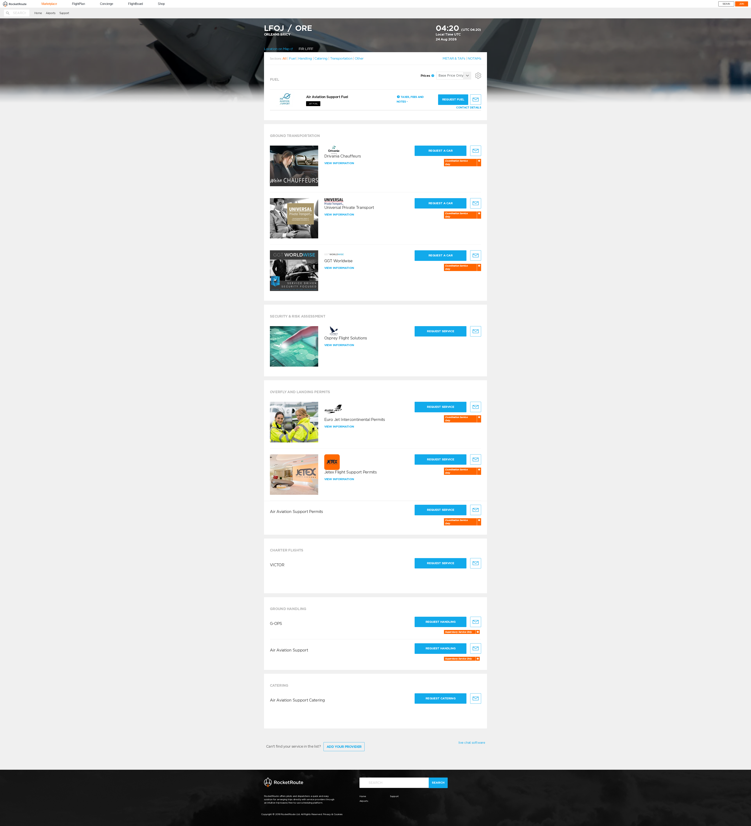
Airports (50, 13)
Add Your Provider (344, 747)
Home (38, 13)
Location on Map (277, 49)
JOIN (741, 4)
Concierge (106, 3)
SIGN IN (726, 4)
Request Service (440, 331)
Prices (426, 76)
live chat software (471, 743)
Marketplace (49, 3)
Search (438, 782)
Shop (161, 3)
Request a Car (441, 150)
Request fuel (453, 99)
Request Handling (441, 622)
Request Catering (440, 698)
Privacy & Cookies (333, 814)
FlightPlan (78, 3)
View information (339, 163)
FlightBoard (135, 3)
